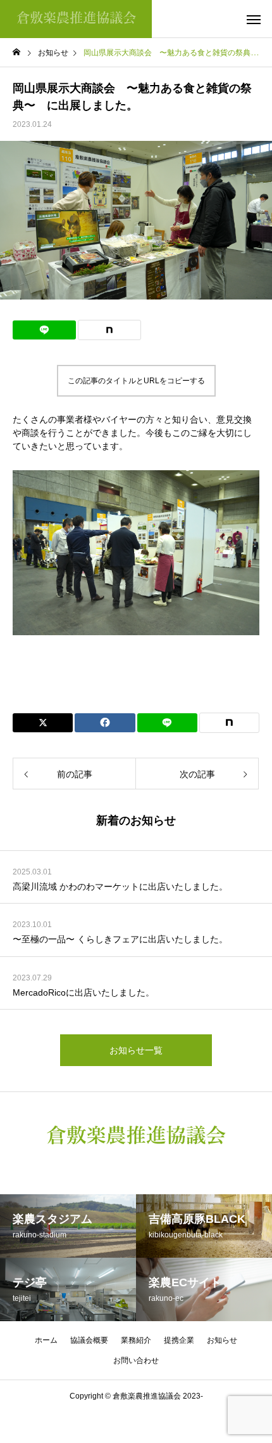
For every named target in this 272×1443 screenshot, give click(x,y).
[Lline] (44, 329)
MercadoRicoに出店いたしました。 (83, 992)
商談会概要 (136, 670)
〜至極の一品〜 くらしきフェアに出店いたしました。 (120, 939)
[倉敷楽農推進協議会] (76, 19)
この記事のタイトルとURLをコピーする (136, 380)
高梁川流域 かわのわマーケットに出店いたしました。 (120, 886)
